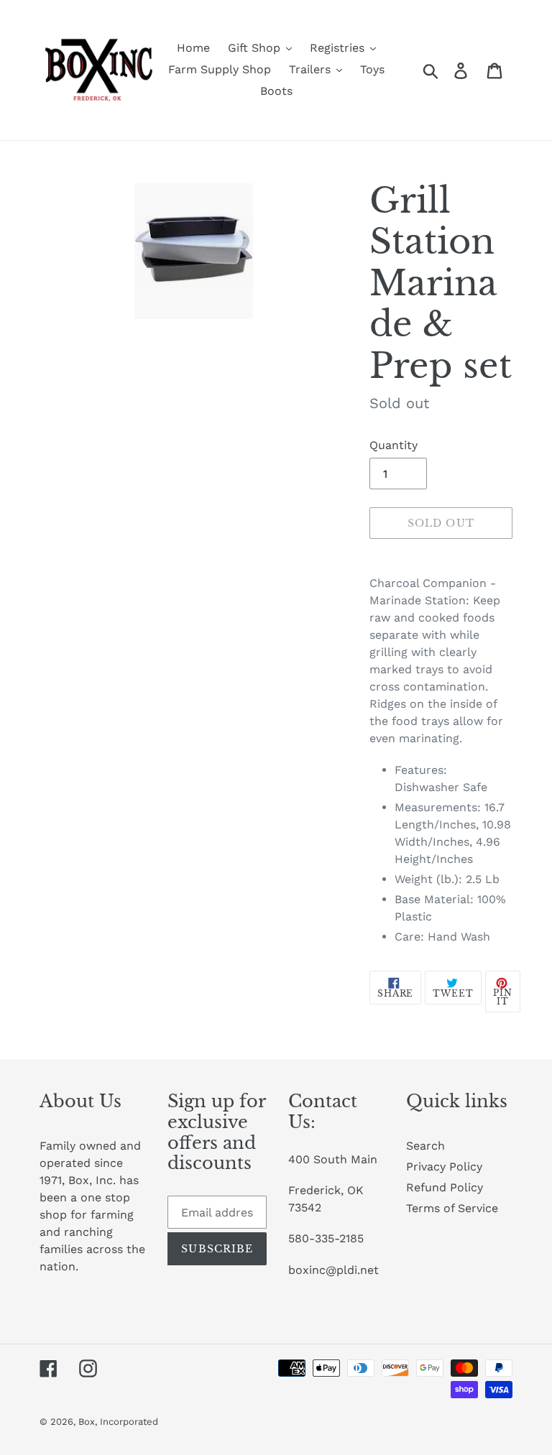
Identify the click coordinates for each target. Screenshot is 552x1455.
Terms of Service (452, 1208)
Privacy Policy (444, 1166)
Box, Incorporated (118, 1421)
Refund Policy (444, 1187)
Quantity (393, 445)
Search (425, 1146)
